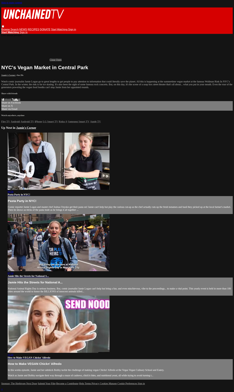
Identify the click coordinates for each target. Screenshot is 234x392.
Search (15, 29)
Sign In (24, 32)
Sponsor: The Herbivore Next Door (19, 383)
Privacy (96, 383)
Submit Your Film (47, 383)
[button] (3, 26)
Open (59, 59)
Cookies (104, 383)
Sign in (72, 29)
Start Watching (59, 29)
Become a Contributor (67, 383)
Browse (6, 29)
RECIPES (33, 29)
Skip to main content (11, 2)
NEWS (23, 29)
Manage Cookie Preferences (123, 383)
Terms (88, 383)
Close (53, 59)
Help (82, 383)
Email (17, 99)
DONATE (45, 29)
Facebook (6, 99)
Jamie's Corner (8, 75)
